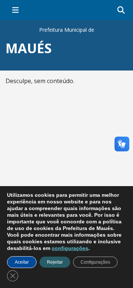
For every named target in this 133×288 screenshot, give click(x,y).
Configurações (95, 262)
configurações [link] (70, 248)
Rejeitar (55, 262)
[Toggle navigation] (15, 10)
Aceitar (22, 262)
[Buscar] (121, 10)
